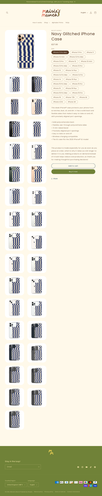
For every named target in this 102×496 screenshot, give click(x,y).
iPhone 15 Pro (77, 84)
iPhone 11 (90, 52)
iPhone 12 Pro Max (76, 57)
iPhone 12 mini (59, 57)
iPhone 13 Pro (77, 66)
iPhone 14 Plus (71, 70)
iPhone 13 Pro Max (60, 66)
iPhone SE (83, 97)
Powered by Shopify (26, 492)
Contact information (73, 492)
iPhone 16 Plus (71, 88)
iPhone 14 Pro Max (60, 75)
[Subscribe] (38, 467)
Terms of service (60, 492)
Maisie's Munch (15, 492)
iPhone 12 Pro (58, 61)
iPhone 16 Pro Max (60, 93)
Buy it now (73, 172)
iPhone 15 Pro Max (60, 84)
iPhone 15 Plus (71, 79)
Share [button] (55, 179)
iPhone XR (72, 102)
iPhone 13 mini (86, 61)
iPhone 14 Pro (78, 75)
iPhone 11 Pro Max (60, 52)
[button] (7, 12)
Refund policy (38, 492)
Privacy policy (49, 492)
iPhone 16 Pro (77, 93)
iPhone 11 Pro (77, 52)
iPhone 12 (72, 61)
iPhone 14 (57, 79)
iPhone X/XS (58, 102)
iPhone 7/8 (70, 97)
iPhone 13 (57, 70)
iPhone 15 (57, 88)
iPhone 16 (57, 97)
